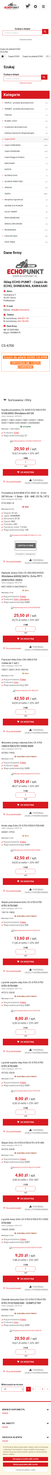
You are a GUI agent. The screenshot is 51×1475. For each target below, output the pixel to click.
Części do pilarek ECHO (33, 56)
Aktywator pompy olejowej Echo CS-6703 (21, 742)
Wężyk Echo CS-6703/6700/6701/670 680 (22, 1142)
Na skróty (8, 1423)
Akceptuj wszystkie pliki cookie (26, 1459)
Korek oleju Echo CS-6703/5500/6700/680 (22, 825)
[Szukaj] (45, 31)
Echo (16, 682)
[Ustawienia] (35, 6)
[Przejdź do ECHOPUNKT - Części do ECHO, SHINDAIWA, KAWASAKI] (2, 56)
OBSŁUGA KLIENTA (12, 1437)
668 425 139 (23, 318)
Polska (23, 596)
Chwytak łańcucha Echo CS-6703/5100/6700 (23, 1299)
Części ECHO (13, 56)
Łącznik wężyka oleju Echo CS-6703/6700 (22, 982)
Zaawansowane (25, 40)
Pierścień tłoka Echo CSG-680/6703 (19, 659)
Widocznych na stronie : (12, 1384)
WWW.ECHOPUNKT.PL (13, 1409)
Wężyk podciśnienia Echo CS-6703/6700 (21, 902)
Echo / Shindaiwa (21, 599)
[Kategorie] (43, 6)
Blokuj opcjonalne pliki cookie (25, 1464)
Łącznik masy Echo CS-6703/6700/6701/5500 (24, 1219)
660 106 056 (23, 321)
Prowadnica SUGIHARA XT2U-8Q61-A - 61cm (23, 493)
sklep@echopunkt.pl (20, 310)
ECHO (16, 433)
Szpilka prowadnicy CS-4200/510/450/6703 (23, 410)
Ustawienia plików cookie (25, 1470)
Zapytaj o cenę (25, 545)
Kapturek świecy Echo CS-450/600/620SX (22, 572)
